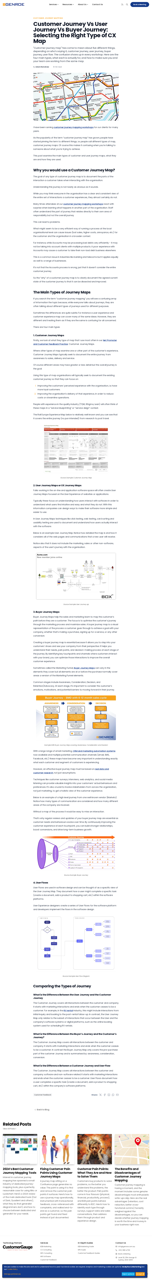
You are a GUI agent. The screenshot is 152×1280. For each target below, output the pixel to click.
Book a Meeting (139, 4)
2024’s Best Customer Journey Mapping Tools (19, 1171)
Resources (67, 4)
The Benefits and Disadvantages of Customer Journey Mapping (128, 1174)
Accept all (140, 1274)
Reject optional (128, 1274)
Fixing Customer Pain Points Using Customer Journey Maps (56, 1172)
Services (53, 4)
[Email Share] (117, 1094)
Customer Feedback (42, 1095)
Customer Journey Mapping (48, 18)
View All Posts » (9, 1128)
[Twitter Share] (100, 1094)
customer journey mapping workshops (73, 127)
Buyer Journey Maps (84, 667)
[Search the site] (127, 4)
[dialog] (74, 1271)
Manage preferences (12, 1274)
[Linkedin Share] (108, 1094)
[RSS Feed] (122, 4)
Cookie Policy (12, 1269)
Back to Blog (43, 1109)
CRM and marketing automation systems (94, 751)
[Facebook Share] (104, 1094)
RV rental (68, 1010)
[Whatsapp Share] (113, 1094)
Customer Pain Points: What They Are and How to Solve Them (94, 1172)
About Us (82, 4)
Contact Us (97, 4)
